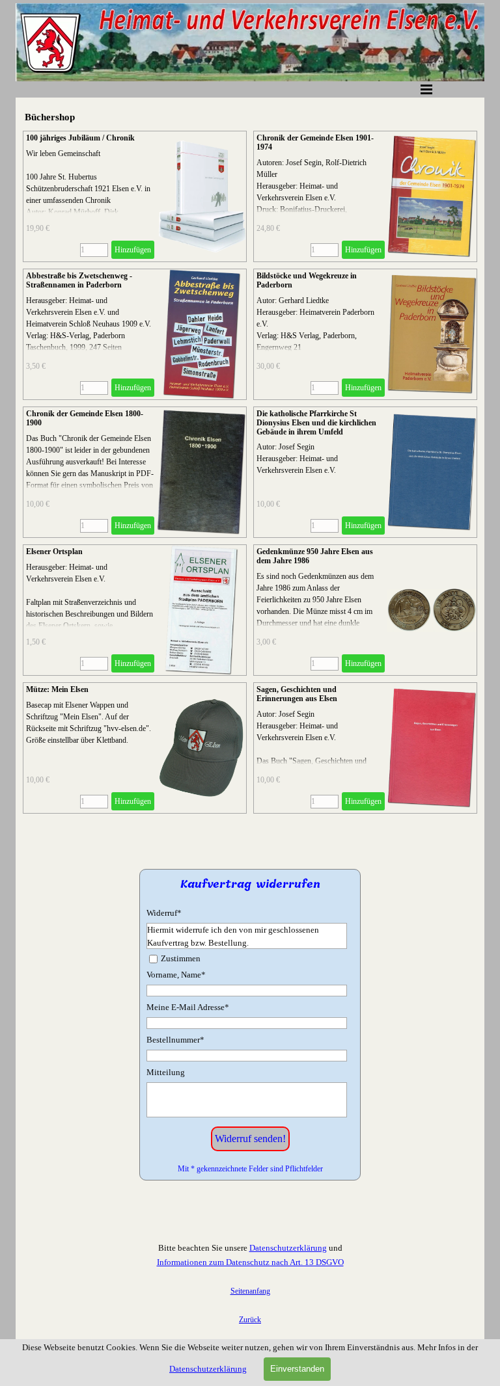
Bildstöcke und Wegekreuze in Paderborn (307, 280)
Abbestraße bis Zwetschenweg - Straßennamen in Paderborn (79, 280)
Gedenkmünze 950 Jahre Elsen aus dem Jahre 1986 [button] (315, 556)
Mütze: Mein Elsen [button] (57, 689)
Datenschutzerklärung (288, 1248)
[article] (135, 196)
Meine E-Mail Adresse (187, 1007)
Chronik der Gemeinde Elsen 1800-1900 (84, 418)
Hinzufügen (133, 249)
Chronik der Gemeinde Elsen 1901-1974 (315, 142)
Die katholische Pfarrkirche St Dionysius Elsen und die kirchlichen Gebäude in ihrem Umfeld (316, 422)
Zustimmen (181, 958)
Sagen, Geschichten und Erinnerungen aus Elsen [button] (297, 694)
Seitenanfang (250, 1291)
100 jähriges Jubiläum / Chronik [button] (80, 137)
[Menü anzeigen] (426, 89)
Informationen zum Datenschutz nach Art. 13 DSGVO (250, 1262)
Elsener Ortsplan (54, 551)
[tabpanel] (250, 1283)
